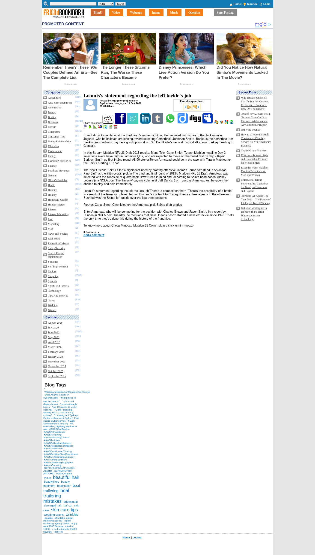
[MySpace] (208, 123)
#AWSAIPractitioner (54, 432)
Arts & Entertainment (60, 102)
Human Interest (56, 204)
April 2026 (54, 342)
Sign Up (252, 4)
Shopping (53, 276)
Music (174, 12)
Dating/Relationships (59, 141)
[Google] (227, 123)
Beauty (52, 112)
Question (194, 12)
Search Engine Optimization (56, 254)
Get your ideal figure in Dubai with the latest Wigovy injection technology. (254, 213)
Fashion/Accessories (59, 161)
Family (52, 156)
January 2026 (55, 356)
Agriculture (54, 97)
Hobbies (52, 190)
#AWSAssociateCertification (59, 446)
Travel (51, 300)
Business (53, 122)
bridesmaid (71, 501)
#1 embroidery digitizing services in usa (60, 426)
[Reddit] (108, 123)
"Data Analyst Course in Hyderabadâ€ (56, 396)
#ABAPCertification (59, 429)
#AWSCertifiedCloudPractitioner (61, 454)
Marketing (53, 224)
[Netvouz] (106, 127)
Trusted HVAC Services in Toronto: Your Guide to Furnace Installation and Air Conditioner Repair (256, 119)
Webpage (136, 12)
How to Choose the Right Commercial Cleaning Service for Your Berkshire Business (256, 139)
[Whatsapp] (170, 123)
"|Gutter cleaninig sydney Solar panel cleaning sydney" (58, 412)
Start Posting (225, 12)
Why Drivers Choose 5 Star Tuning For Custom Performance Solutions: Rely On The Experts (254, 103)
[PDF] (116, 127)
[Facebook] (121, 123)
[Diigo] (183, 123)
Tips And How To (58, 295)
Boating (52, 117)
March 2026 (55, 347)
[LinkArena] (95, 127)
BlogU (98, 12)
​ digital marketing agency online (57, 522)
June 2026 (53, 332)
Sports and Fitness (58, 286)
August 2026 (55, 322)
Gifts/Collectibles (57, 180)
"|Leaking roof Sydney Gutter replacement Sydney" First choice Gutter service (61, 418)
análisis (48, 518)
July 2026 (53, 327)
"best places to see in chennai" (59, 399)
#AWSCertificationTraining (58, 451)
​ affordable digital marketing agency (57, 519)
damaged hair (53, 505)
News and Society (58, 233)
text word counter (251, 129)
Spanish (52, 281)
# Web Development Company (59, 422)
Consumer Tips (56, 136)
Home (237, 4)
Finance (52, 165)
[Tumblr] (158, 123)
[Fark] (85, 127)
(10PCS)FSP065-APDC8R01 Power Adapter (57, 472)
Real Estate (54, 238)
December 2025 (57, 361)
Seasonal (53, 261)
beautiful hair (66, 477)
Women (52, 310)
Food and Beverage (59, 170)
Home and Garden (58, 199)
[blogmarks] (90, 127)
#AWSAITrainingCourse (56, 437)
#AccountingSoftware (55, 459)
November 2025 (57, 366)
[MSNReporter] (222, 123)
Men (50, 228)
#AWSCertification (53, 448)
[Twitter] (133, 123)
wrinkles (72, 514)
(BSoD (47, 478)
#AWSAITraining (53, 434)
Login (266, 4)
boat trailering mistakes (56, 496)
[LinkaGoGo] (100, 127)
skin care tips (64, 509)
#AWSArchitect (52, 440)
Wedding (53, 305)
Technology (54, 290)
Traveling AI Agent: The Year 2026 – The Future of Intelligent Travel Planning (256, 199)
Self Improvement (58, 266)
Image (156, 12)
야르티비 (58, 531)
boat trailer (64, 486)
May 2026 (53, 337)
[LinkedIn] (146, 123)
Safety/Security (56, 248)
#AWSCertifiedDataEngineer (59, 457)
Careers (52, 127)
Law (50, 219)
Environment (55, 151)
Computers (54, 131)
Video (116, 12)
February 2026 (56, 351)
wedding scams (54, 514)
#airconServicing (53, 465)
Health (51, 185)
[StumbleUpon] (232, 123)
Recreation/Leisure (58, 243)
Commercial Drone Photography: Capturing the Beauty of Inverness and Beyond (254, 185)
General (52, 175)
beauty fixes (51, 481)
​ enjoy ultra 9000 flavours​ (60, 524)
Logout (137, 537)
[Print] (111, 127)
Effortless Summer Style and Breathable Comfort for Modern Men (254, 158)
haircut (68, 505)
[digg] (195, 123)
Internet (52, 209)
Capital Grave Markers (254, 150)
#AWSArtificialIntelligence (57, 443)
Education (53, 146)
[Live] (216, 123)
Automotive (54, 107)
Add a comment (93, 235)
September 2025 (57, 376)
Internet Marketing (58, 214)
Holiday (52, 194)
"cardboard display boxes (58, 402)
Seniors (52, 271)
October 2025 (55, 371)
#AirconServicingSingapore (58, 462)
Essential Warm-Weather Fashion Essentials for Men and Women (254, 171)
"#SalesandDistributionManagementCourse (67, 392)
